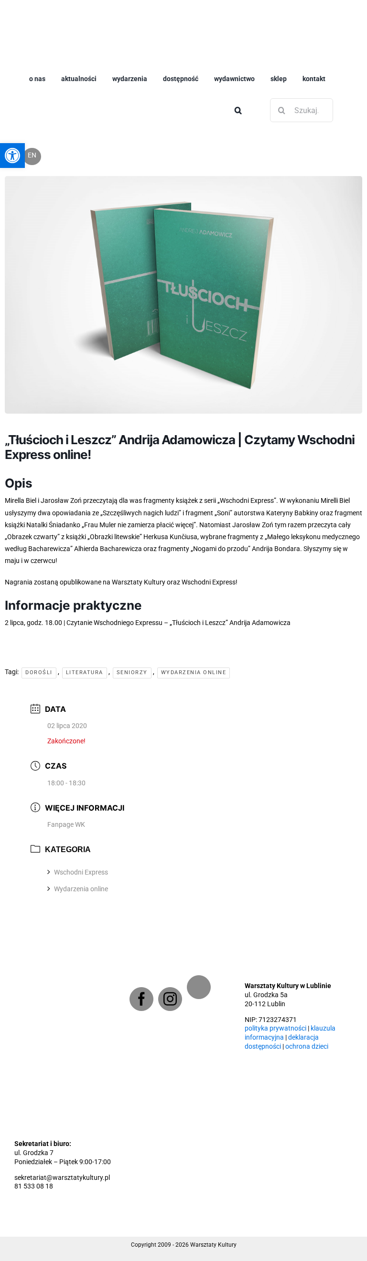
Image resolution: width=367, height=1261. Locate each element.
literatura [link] (84, 930)
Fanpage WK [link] (66, 808)
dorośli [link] (39, 930)
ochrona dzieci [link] (306, 1028)
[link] (153, 15)
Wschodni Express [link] (81, 856)
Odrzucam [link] (332, 1238)
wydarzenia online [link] (194, 930)
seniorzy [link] (132, 930)
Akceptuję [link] (280, 1238)
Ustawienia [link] (201, 1244)
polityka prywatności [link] (275, 1010)
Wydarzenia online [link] (81, 872)
